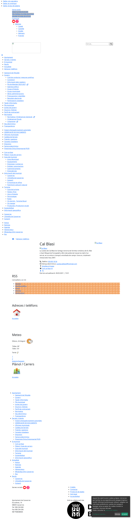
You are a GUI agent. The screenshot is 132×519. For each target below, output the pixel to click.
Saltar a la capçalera (10, 1)
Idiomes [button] (18, 24)
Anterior (15, 361)
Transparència (20, 416)
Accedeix (15, 318)
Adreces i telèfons (22, 239)
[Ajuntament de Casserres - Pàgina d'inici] (26, 48)
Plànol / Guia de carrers (23, 446)
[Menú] (2, 55)
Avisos (17, 288)
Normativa (19, 411)
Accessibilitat (75, 496)
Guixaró (18, 483)
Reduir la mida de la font (20, 12)
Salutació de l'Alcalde (22, 395)
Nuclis (14, 476)
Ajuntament (16, 393)
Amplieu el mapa (48, 266)
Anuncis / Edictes (21, 407)
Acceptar (124, 514)
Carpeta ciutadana (22, 432)
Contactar (15, 19)
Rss (16, 474)
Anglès (20, 31)
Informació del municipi (24, 451)
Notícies (18, 291)
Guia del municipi (21, 448)
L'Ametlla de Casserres (23, 481)
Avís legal (73, 494)
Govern (18, 397)
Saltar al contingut (10, 3)
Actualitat (15, 460)
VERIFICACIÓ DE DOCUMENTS (26, 423)
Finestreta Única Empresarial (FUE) (27, 439)
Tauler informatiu (21, 400)
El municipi (16, 441)
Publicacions (19, 293)
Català (20, 26)
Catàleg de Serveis (22, 428)
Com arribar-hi (47, 268)
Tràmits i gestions (21, 430)
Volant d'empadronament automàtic (28, 421)
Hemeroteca (19, 469)
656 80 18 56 (52, 261)
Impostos (18, 435)
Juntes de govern (21, 404)
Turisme (18, 453)
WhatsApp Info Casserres (24, 472)
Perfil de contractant (22, 409)
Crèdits (72, 487)
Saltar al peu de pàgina (11, 6)
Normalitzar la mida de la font (23, 14)
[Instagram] (17, 21)
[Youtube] (14, 21)
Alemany (21, 33)
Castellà (21, 29)
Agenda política (20, 286)
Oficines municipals (22, 425)
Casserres (18, 479)
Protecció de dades (77, 492)
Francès (21, 36)
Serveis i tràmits (18, 418)
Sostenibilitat (20, 455)
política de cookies (111, 510)
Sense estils (16, 10)
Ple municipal (20, 402)
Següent (21, 361)
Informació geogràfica (23, 458)
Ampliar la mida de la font (21, 16)
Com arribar (19, 444)
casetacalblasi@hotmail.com (66, 264)
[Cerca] (111, 43)
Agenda (18, 284)
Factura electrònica (22, 437)
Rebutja (117, 514)
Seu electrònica (20, 414)
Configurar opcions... (99, 514)
